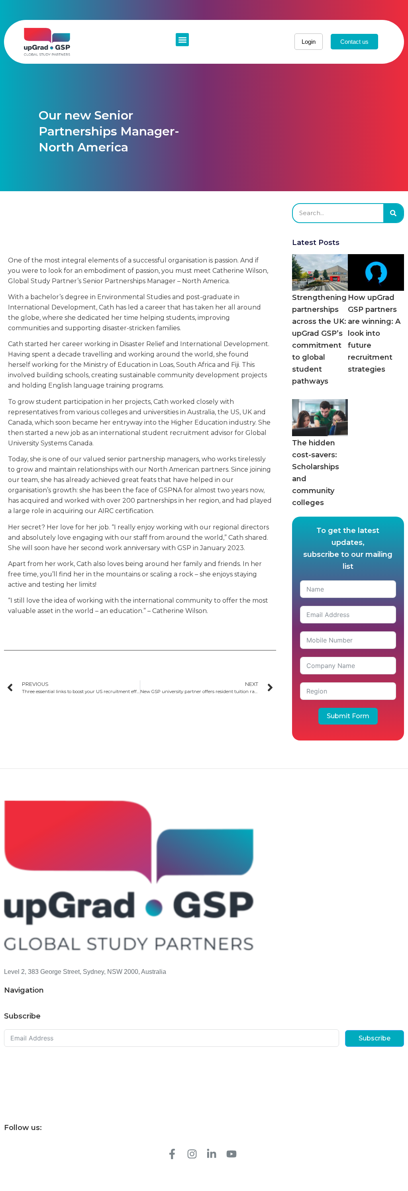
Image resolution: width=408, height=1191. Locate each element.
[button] (182, 39)
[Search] (393, 213)
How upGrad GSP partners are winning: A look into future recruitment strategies (374, 333)
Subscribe (374, 1038)
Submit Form (348, 716)
